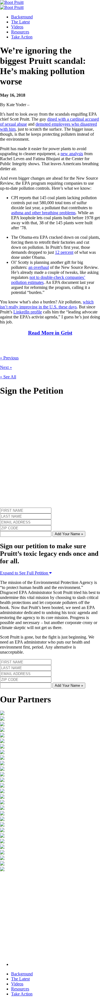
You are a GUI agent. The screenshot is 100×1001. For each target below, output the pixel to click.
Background (22, 16)
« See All (8, 376)
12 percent (64, 252)
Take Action (21, 37)
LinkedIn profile (27, 312)
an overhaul (38, 267)
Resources (20, 32)
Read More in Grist (50, 333)
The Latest (20, 22)
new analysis (72, 153)
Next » (6, 367)
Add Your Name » (69, 534)
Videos (17, 27)
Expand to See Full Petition (24, 573)
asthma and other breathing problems (43, 212)
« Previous (9, 357)
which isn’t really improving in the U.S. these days (47, 304)
